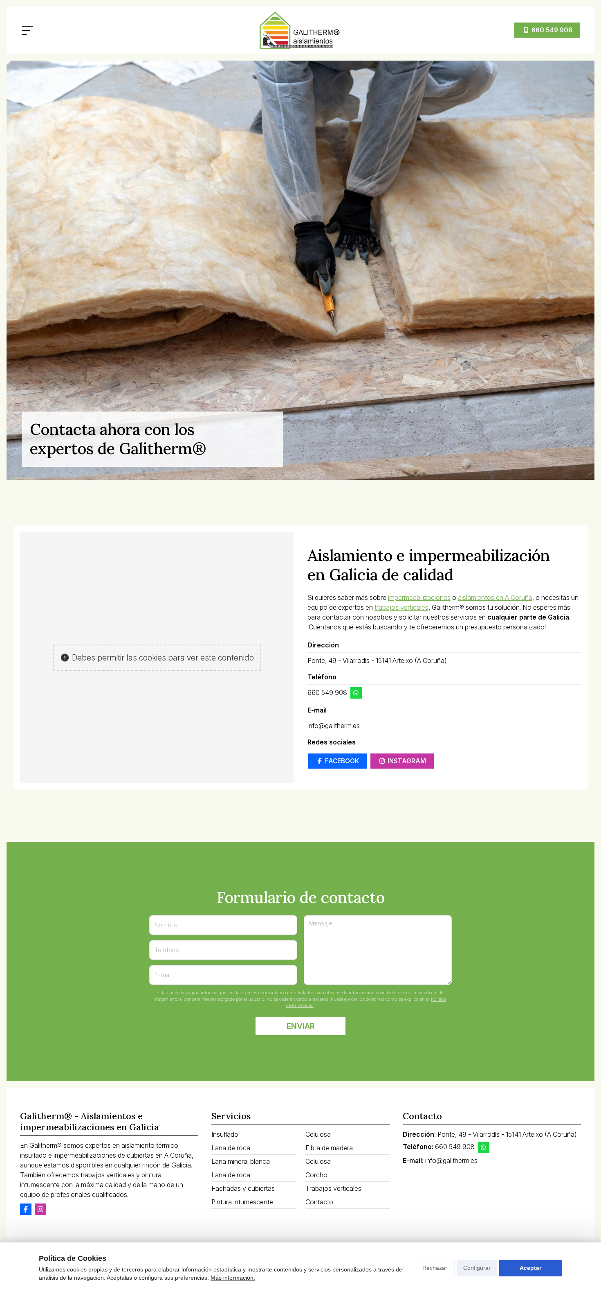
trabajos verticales (401, 607)
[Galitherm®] (300, 30)
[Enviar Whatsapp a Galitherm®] (356, 693)
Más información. (233, 1277)
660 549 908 (327, 692)
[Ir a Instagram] (40, 1209)
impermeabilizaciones (419, 597)
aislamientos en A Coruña (495, 597)
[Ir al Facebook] (25, 1209)
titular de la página (181, 992)
